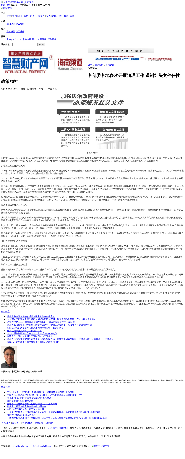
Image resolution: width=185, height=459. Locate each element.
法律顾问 (49, 423)
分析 (38, 16)
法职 (60, 16)
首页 (90, 65)
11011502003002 (101, 446)
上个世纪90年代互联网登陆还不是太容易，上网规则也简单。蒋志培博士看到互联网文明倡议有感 (53, 412)
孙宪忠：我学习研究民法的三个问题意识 (26, 406)
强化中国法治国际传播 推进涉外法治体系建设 (29, 398)
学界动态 (5, 387)
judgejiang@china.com (43, 446)
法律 (72, 16)
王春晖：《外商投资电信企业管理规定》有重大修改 (32, 403)
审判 (14, 16)
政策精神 (110, 65)
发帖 (9, 39)
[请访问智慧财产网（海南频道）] (136, 61)
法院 (54, 16)
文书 (32, 16)
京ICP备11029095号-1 (58, 428)
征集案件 (52, 39)
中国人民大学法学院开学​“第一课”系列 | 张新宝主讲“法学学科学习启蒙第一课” (44, 395)
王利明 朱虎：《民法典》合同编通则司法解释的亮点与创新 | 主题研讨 (40, 392)
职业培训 (20, 24)
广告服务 (6, 423)
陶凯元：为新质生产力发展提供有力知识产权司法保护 (33, 342)
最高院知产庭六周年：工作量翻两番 (24, 330)
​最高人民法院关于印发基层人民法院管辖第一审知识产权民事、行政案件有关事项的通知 (49, 325)
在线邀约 (11, 31)
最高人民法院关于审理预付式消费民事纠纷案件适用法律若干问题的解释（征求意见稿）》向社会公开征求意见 (60, 339)
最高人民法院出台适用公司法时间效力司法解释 (30, 336)
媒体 (66, 16)
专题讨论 (16, 39)
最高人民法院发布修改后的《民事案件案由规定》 (31, 316)
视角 (26, 16)
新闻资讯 (99, 65)
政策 (9, 16)
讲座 (42, 16)
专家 (48, 16)
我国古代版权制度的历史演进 (21, 415)
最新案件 (42, 39)
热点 (20, 16)
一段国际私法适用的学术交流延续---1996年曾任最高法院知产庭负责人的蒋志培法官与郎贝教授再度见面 (57, 418)
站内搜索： (6, 44)
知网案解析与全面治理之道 (20, 401)
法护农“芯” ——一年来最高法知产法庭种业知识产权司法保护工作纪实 (41, 322)
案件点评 (26, 39)
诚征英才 (16, 423)
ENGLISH (6, 5)
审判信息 (5, 311)
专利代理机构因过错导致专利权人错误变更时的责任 (32, 333)
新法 (34, 39)
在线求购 (20, 31)
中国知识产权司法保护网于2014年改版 (25, 409)
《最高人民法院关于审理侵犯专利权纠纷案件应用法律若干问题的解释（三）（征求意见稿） (51, 319)
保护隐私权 (27, 423)
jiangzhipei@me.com (21, 446)
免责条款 (39, 423)
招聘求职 (11, 24)
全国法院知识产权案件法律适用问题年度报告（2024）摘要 (35, 328)
